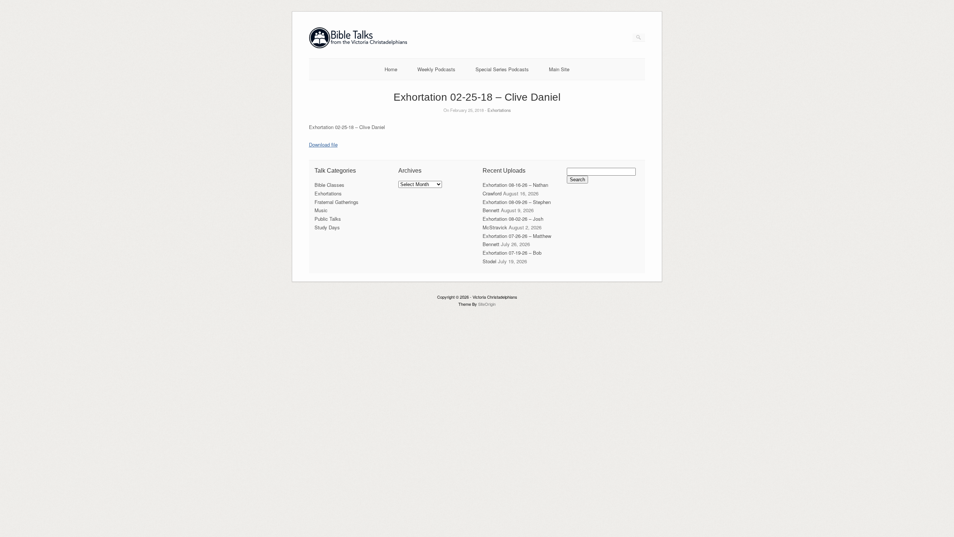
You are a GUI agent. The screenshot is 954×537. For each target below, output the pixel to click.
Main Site (559, 69)
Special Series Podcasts (502, 69)
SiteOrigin (487, 304)
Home (391, 69)
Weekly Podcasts (436, 69)
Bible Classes (329, 184)
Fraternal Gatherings (336, 201)
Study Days (327, 227)
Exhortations (499, 110)
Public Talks (328, 218)
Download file (323, 144)
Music (321, 210)
